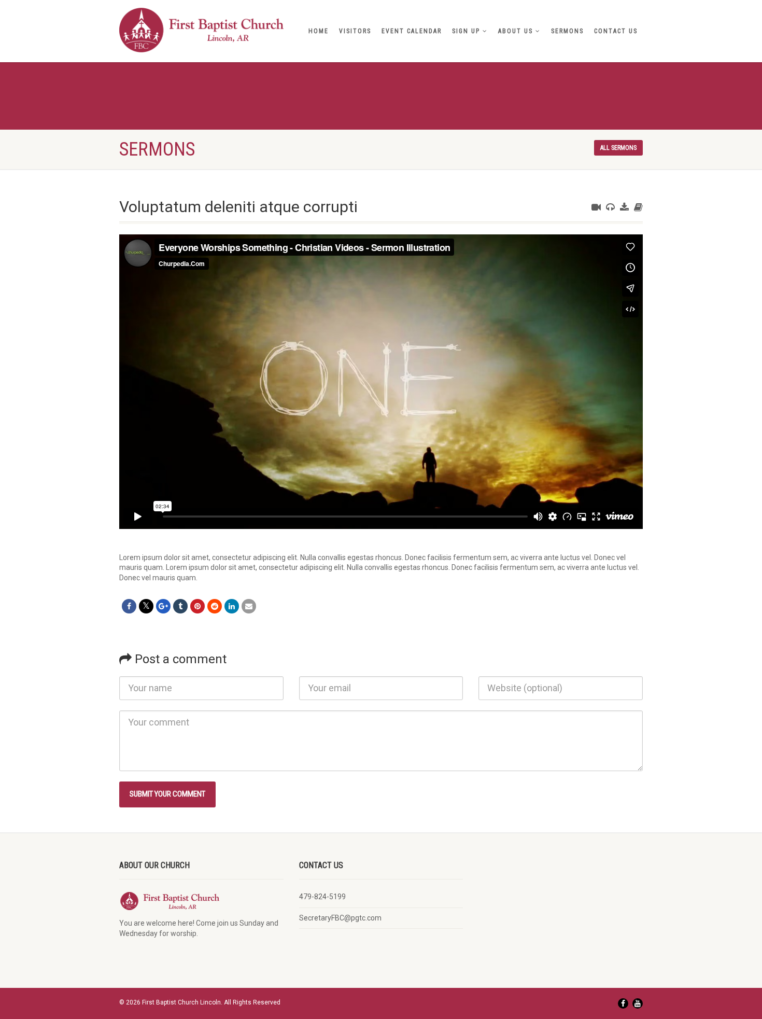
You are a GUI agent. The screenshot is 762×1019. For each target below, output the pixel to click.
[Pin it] (197, 606)
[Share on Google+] (163, 606)
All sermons (618, 147)
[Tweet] (146, 606)
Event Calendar (412, 31)
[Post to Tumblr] (180, 606)
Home (318, 31)
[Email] (249, 606)
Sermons (567, 31)
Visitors (355, 31)
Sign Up (466, 31)
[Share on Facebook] (129, 606)
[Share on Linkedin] (231, 606)
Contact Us (616, 31)
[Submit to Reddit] (214, 606)
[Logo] (201, 30)
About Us (515, 31)
